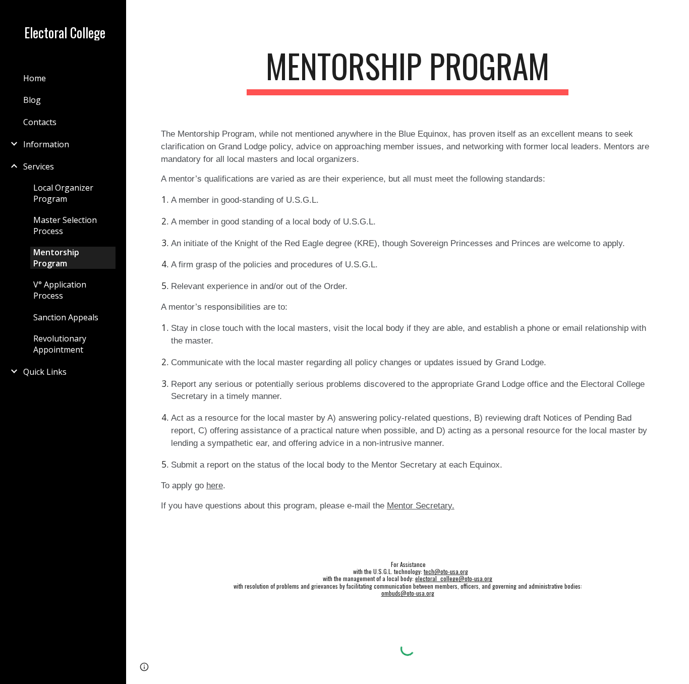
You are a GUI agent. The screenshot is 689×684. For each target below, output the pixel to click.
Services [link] (38, 166)
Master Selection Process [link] (65, 225)
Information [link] (46, 144)
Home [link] (34, 78)
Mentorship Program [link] (56, 258)
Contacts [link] (39, 122)
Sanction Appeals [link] (65, 317)
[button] (677, 14)
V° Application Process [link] (59, 290)
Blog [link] (32, 99)
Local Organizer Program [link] (63, 193)
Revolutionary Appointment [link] (59, 344)
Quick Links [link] (45, 371)
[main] (408, 70)
